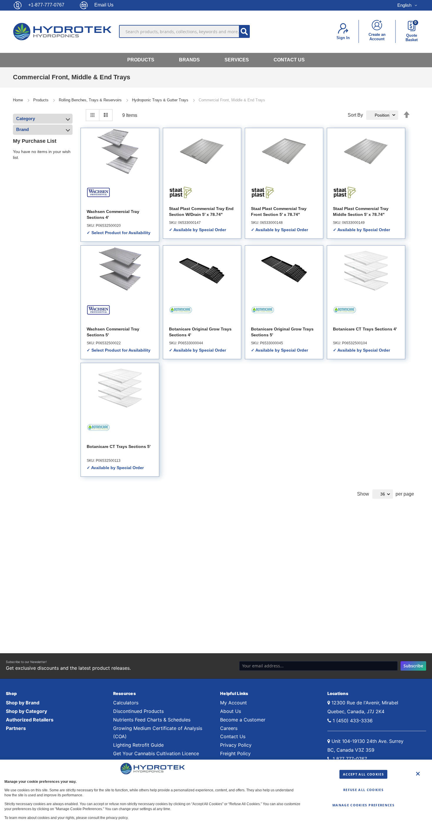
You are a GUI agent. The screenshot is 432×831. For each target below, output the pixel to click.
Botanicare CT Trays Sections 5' (118, 446)
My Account (233, 703)
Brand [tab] (22, 129)
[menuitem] (141, 60)
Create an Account (377, 36)
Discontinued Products (138, 711)
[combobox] (185, 31)
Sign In (343, 38)
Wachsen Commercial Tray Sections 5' (113, 332)
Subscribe (413, 666)
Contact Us (232, 736)
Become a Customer (242, 720)
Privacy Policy (236, 745)
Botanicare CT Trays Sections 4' (365, 329)
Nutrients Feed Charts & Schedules (151, 720)
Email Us (103, 4)
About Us (230, 711)
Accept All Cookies (363, 774)
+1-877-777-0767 (46, 4)
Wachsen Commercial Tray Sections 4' (113, 214)
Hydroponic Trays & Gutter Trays (161, 100)
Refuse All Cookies (363, 790)
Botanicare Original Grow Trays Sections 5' (282, 332)
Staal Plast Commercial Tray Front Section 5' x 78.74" (279, 211)
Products (41, 100)
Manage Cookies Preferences (363, 805)
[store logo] (63, 31)
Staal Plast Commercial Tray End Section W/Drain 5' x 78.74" (201, 211)
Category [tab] (25, 118)
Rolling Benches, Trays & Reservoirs (91, 100)
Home (18, 100)
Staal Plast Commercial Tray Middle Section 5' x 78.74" (361, 211)
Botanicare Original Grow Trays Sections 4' (200, 332)
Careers (228, 728)
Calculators (125, 703)
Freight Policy (235, 753)
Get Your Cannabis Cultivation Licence (156, 753)
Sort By (355, 115)
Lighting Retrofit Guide (138, 745)
